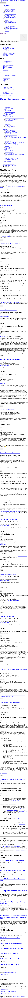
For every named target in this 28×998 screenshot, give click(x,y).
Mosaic (4, 68)
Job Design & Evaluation (10, 131)
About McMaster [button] (6, 5)
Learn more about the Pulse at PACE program (10, 302)
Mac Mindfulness (8, 310)
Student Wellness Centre (8, 54)
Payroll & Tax (8, 125)
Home (6, 6)
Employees (5, 115)
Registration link (3, 544)
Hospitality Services (7, 91)
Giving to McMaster (9, 10)
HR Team (7, 107)
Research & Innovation (10, 9)
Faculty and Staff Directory (8, 65)
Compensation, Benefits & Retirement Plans (14, 118)
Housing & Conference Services (10, 89)
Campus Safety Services (10, 22)
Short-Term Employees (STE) (11, 158)
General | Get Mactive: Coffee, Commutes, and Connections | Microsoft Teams (12, 696)
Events (6, 23)
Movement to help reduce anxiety (12, 870)
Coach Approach (9, 138)
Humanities (5, 79)
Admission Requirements (10, 17)
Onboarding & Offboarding (11, 132)
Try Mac (6, 205)
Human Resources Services (11, 943)
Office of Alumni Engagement (11, 948)
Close (2, 239)
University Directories (10, 26)
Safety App (5, 70)
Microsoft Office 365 (7, 67)
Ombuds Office (6, 52)
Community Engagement (10, 127)
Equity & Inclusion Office (8, 48)
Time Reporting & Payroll (11, 135)
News (6, 7)
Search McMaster (14, 41)
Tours (6, 20)
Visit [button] (4, 18)
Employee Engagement (10, 133)
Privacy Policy (3, 997)
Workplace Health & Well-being (10, 165)
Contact (14, 996)
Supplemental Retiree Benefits (11, 144)
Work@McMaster (9, 110)
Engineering (5, 76)
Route (1, 543)
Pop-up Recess (7, 409)
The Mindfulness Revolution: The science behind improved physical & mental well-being (13, 917)
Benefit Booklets (9, 152)
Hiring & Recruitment (10, 130)
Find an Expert (6, 66)
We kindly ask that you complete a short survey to (10, 846)
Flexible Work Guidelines (10, 159)
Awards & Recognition (10, 126)
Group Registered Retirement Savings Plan (14, 142)
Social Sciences (6, 81)
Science (4, 80)
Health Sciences (6, 78)
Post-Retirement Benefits (10, 143)
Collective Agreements (10, 153)
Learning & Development (10, 123)
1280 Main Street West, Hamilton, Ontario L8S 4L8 (6, 994)
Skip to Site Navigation (18, 0)
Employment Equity (9, 120)
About (4, 106)
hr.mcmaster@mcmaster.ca (10, 972)
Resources (5, 149)
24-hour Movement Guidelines (12, 860)
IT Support (5, 49)
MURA (7, 146)
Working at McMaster (10, 11)
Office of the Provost (9, 953)
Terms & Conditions (21, 996)
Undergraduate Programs (10, 14)
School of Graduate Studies (8, 53)
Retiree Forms (8, 147)
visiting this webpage (5, 236)
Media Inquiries (8, 27)
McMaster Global (9, 29)
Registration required (4, 316)
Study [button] (4, 12)
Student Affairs (6, 55)
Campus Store (6, 88)
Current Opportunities (10, 112)
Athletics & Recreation (8, 87)
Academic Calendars (7, 61)
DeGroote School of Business (9, 75)
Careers (4, 109)
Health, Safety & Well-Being (11, 119)
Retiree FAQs (8, 148)
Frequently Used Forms (10, 150)
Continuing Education (10, 16)
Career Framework (9, 113)
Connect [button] (4, 24)
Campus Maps (8, 21)
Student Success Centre (8, 93)
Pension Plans (8, 141)
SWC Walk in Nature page (13, 600)
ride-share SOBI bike (22, 556)
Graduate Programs (9, 15)
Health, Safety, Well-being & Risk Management (15, 137)
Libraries (5, 92)
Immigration (8, 114)
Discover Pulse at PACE (10, 243)
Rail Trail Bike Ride (9, 519)
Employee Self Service (10, 116)
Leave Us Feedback (4, 974)
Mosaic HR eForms (9, 157)
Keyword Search (3, 40)
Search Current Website (5, 41)
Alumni (7, 31)
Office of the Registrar (7, 50)
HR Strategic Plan (9, 108)
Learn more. (18, 818)
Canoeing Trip (7, 616)
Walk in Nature (8, 574)
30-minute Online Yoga (10, 359)
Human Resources (7, 161)
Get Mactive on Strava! (10, 702)
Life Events (7, 124)
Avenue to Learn (6, 62)
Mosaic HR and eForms (10, 136)
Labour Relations (9, 121)
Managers (5, 129)
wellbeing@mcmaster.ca (20, 850)
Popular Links (3, 3)
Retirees (4, 140)
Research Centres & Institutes (11, 28)
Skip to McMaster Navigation (6, 0)
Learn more (10, 648)
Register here (3, 336)
